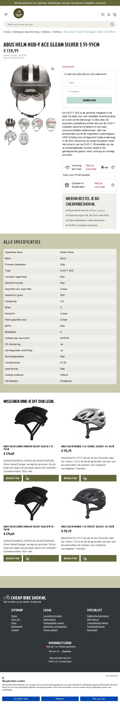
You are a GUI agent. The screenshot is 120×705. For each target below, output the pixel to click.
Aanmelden (89, 100)
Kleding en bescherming (26, 31)
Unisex (64, 313)
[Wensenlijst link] (102, 15)
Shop (13, 623)
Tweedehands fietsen (97, 623)
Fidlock (64, 374)
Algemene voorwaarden (55, 626)
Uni (62, 301)
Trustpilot (100, 210)
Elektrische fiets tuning (98, 616)
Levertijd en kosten (52, 616)
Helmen (46, 31)
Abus (63, 258)
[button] (52, 69)
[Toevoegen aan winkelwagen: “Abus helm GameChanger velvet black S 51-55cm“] (41, 478)
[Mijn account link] (108, 15)
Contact (15, 630)
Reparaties (92, 630)
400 (62, 295)
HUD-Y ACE (67, 270)
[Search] (111, 24)
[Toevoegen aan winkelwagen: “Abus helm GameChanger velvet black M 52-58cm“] (41, 558)
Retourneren (49, 619)
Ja (61, 344)
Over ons (15, 619)
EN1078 (64, 338)
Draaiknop (66, 381)
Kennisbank (16, 626)
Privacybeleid (112, 676)
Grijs (62, 264)
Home (7, 31)
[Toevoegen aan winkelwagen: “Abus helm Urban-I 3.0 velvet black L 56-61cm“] (98, 558)
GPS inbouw (93, 619)
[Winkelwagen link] (114, 15)
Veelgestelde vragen (53, 623)
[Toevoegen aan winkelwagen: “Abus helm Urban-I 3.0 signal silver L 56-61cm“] (98, 478)
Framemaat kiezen (96, 626)
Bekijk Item (12, 478)
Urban (63, 289)
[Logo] (19, 14)
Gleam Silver (67, 252)
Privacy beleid (50, 630)
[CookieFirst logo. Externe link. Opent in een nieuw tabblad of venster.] (3, 678)
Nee (62, 276)
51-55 (63, 362)
